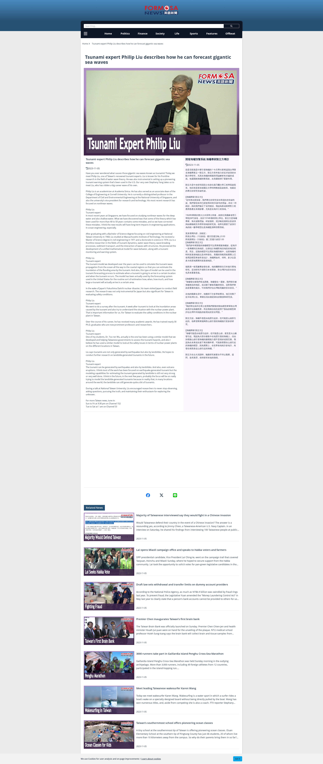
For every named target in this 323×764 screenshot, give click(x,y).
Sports (194, 33)
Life (177, 33)
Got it (237, 759)
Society (160, 33)
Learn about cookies (151, 758)
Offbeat (230, 33)
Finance (142, 33)
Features (211, 33)
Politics (125, 33)
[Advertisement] (159, 450)
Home (108, 33)
